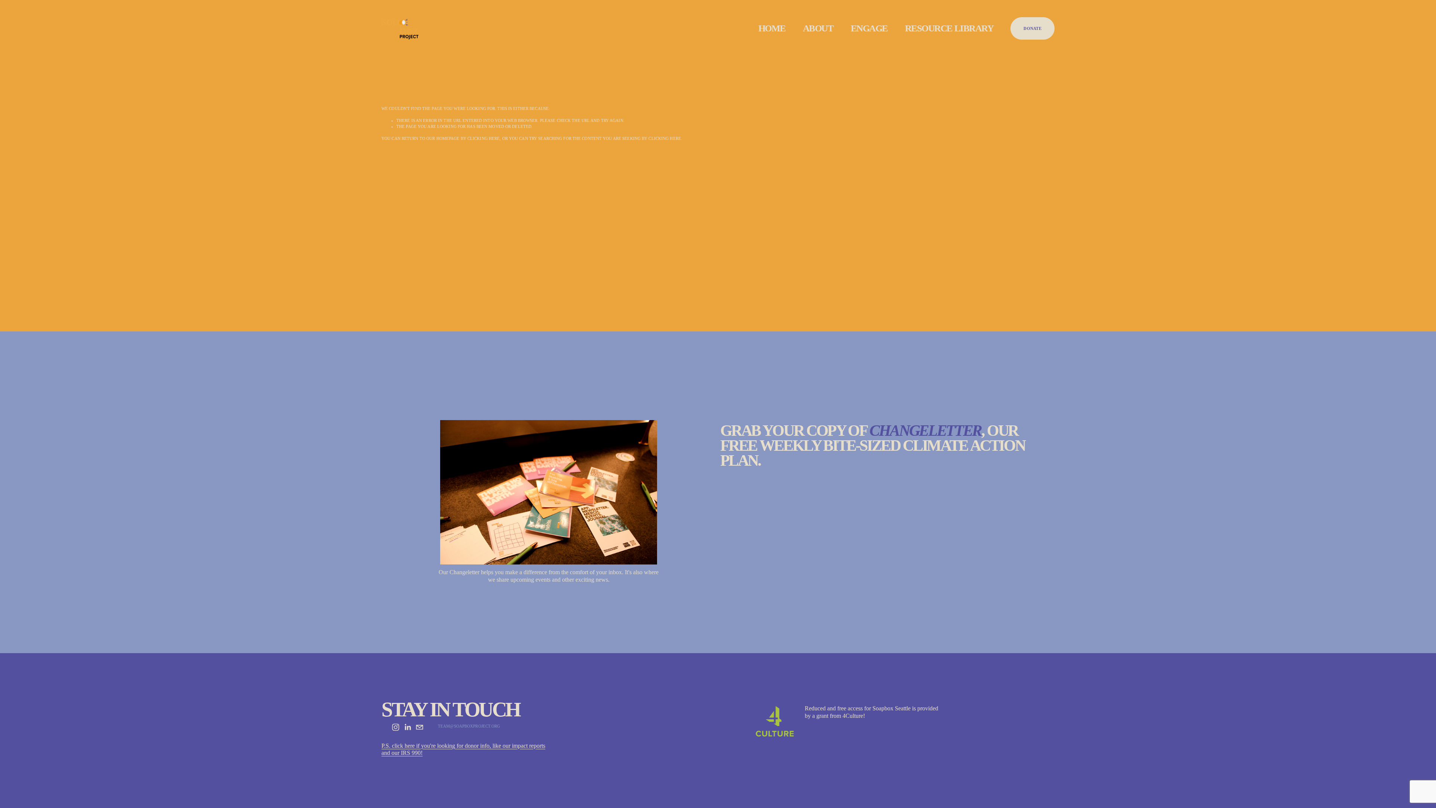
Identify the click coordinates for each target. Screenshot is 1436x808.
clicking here (483, 138)
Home (772, 28)
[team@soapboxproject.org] (419, 727)
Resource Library (949, 28)
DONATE (1032, 28)
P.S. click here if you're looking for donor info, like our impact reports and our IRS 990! (463, 749)
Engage (869, 28)
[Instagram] (395, 727)
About (818, 28)
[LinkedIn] (407, 727)
